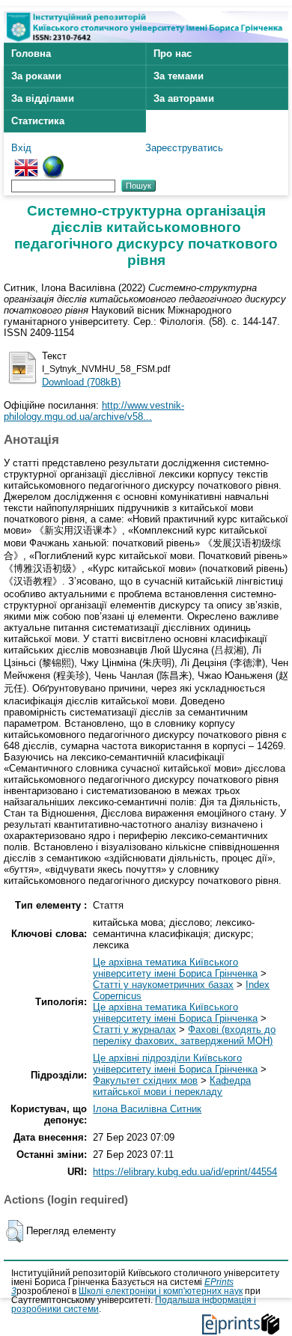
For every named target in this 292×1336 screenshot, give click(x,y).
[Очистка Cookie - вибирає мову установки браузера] (53, 161)
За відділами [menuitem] (42, 98)
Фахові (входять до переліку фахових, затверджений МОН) (184, 1035)
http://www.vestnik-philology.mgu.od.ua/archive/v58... (94, 411)
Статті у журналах (134, 1029)
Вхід (21, 147)
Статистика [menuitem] (37, 120)
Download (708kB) (81, 382)
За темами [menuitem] (178, 76)
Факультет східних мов (145, 1080)
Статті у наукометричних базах (163, 984)
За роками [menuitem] (36, 76)
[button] (14, 1231)
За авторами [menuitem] (183, 98)
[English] (26, 161)
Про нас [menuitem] (172, 53)
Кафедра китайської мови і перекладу (172, 1086)
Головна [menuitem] (31, 53)
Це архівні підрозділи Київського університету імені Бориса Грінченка (175, 1063)
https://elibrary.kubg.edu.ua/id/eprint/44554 (185, 1171)
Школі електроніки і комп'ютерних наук (161, 1291)
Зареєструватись (184, 147)
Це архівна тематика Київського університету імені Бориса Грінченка (175, 968)
